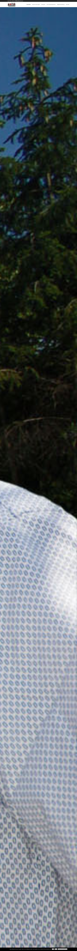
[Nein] (75, 949)
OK (52, 949)
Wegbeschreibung (60, 4)
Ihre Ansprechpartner (51, 4)
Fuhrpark (43, 4)
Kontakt (67, 4)
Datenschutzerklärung (62, 949)
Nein (56, 949)
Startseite (29, 4)
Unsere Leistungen (36, 4)
